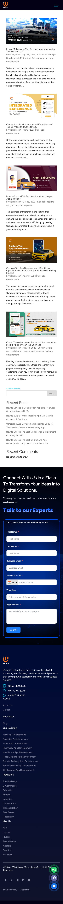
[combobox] (12, 582)
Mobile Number (14, 575)
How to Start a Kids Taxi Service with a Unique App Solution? (29, 197)
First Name (11, 532)
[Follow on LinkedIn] (23, 880)
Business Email (13, 561)
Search (51, 393)
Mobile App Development (32, 58)
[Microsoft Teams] (54, 878)
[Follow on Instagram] (17, 880)
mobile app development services (27, 351)
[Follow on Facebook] (5, 880)
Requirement (12, 604)
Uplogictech (15, 54)
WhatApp (11, 590)
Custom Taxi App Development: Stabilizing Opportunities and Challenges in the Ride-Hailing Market (31, 270)
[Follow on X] (11, 880)
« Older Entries (13, 388)
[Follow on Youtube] (29, 880)
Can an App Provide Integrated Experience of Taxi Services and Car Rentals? (29, 125)
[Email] (54, 886)
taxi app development (22, 205)
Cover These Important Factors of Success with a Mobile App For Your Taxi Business (31, 343)
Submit (13, 629)
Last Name (11, 546)
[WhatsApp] (54, 870)
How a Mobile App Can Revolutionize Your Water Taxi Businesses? (30, 50)
